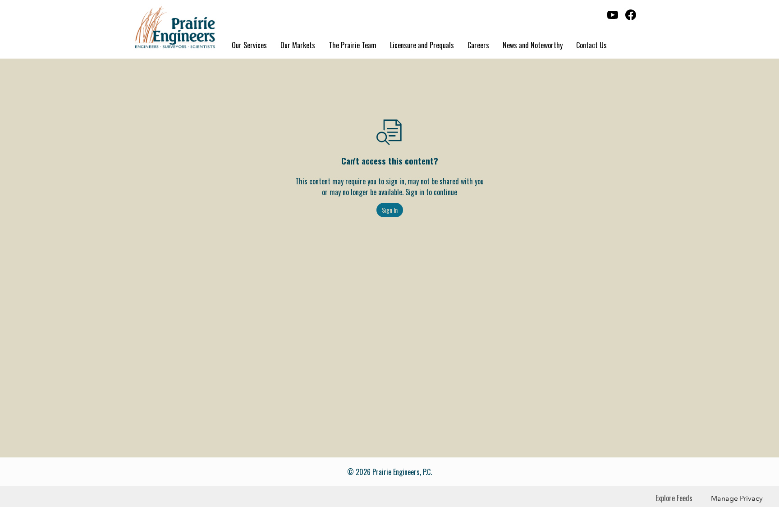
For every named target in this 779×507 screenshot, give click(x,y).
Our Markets (297, 45)
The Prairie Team (352, 45)
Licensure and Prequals (422, 45)
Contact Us (591, 45)
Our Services (249, 45)
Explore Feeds (673, 498)
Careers (478, 45)
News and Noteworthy (533, 45)
